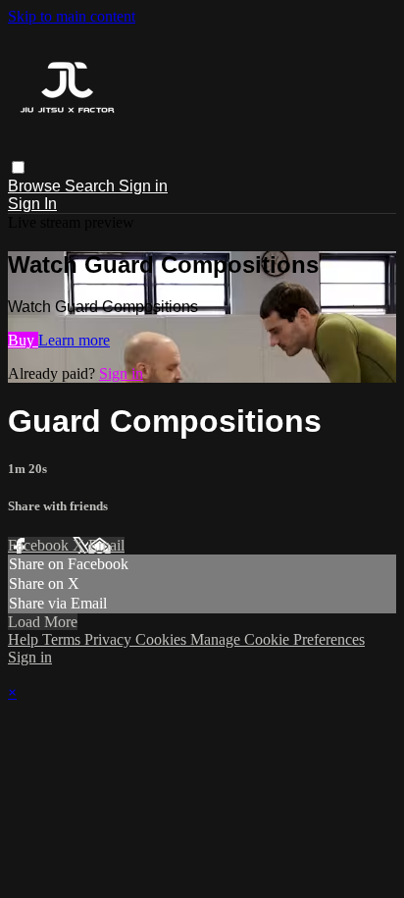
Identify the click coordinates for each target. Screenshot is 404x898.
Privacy (109, 639)
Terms (63, 639)
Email (106, 545)
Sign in (143, 186)
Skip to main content (71, 16)
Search (92, 186)
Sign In (32, 203)
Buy (23, 340)
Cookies (162, 639)
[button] (18, 167)
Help (25, 639)
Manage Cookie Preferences (277, 639)
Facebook (40, 545)
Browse (36, 186)
